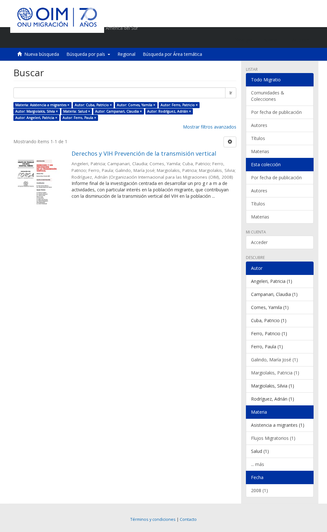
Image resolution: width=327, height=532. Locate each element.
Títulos (258, 138)
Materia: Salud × (76, 111)
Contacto (188, 519)
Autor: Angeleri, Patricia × (36, 117)
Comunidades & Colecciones (267, 96)
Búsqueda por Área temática (172, 54)
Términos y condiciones (153, 519)
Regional (126, 54)
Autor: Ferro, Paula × (79, 117)
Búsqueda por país (87, 54)
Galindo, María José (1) (274, 360)
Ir (230, 93)
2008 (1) (259, 490)
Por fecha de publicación (276, 112)
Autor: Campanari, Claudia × (118, 111)
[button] (272, 40)
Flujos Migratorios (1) (273, 438)
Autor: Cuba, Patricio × (93, 105)
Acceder (259, 242)
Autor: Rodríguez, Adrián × (169, 111)
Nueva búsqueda (41, 54)
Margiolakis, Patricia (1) (275, 373)
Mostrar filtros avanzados (209, 127)
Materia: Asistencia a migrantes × (42, 105)
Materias (260, 151)
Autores (259, 125)
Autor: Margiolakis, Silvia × (36, 111)
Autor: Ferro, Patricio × (179, 105)
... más (257, 464)
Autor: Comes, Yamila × (136, 105)
